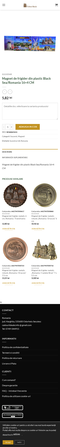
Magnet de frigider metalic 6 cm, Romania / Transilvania (14, 217)
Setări (19, 442)
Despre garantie (9, 385)
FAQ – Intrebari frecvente (14, 390)
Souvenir (7, 74)
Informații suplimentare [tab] (14, 157)
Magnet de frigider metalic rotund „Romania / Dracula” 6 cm (44, 218)
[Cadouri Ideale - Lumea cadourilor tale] (30, 5)
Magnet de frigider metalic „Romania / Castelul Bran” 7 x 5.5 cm (44, 272)
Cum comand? (9, 380)
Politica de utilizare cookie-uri (16, 396)
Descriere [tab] (7, 152)
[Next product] (4, 92)
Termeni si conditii (10, 352)
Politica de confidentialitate (15, 347)
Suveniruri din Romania (19, 141)
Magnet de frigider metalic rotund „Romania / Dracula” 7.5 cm (14, 272)
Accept (8, 442)
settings (16, 434)
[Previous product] (10, 92)
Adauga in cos (28, 126)
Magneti (21, 136)
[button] (3, 4)
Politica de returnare (12, 358)
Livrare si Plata (9, 363)
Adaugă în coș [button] (8, 229)
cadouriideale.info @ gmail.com (17, 325)
